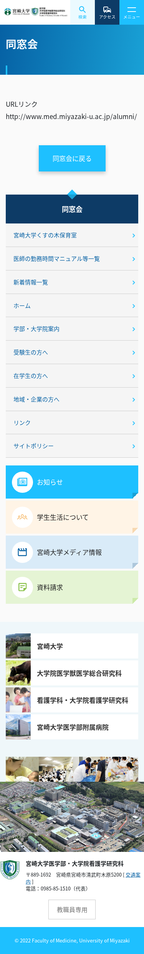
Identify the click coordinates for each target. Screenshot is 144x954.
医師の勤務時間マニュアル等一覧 (56, 258)
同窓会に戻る (72, 158)
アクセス (107, 17)
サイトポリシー (33, 446)
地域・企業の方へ (36, 399)
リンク (22, 422)
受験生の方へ (30, 352)
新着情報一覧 (30, 282)
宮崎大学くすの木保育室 (45, 235)
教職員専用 (72, 909)
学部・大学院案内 (36, 328)
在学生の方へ (30, 375)
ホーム (22, 305)
